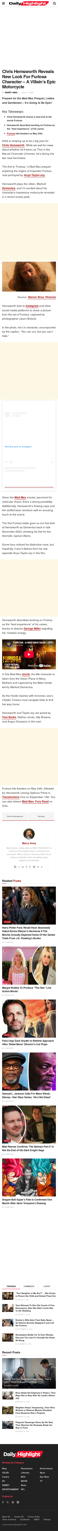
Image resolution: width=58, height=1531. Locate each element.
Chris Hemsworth (13, 145)
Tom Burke (9, 717)
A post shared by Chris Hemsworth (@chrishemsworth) (29, 486)
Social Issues (46, 1468)
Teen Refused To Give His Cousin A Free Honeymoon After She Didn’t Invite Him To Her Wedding (34, 1308)
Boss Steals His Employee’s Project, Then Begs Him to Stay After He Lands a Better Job (35, 1395)
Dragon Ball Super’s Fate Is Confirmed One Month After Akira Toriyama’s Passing (27, 1201)
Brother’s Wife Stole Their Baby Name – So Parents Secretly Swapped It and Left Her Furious (34, 1323)
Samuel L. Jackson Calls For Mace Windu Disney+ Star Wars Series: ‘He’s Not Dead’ (26, 1095)
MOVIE (7, 982)
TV (41, 1481)
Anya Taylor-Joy (34, 175)
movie (26, 674)
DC (3, 1481)
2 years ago (8, 942)
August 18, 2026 (11, 1386)
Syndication (25, 1519)
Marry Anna (11, 92)
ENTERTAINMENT (10, 1489)
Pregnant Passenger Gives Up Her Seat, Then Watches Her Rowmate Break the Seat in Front (34, 1425)
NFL (23, 1489)
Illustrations (27, 1468)
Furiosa (11, 133)
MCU (23, 1476)
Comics (5, 1476)
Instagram (32, 306)
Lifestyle (25, 1472)
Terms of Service (9, 1519)
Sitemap (47, 1519)
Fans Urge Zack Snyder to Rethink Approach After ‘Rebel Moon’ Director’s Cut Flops (28, 1042)
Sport (42, 1472)
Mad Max (20, 497)
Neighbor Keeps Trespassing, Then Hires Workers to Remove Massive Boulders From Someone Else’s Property (35, 1410)
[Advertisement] (29, 39)
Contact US (19, 1516)
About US (6, 1516)
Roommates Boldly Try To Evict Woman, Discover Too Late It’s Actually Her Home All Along (35, 1337)
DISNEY (5, 1485)
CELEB (7, 922)
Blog (4, 1468)
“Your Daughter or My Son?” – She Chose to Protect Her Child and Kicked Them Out (35, 1294)
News (23, 1485)
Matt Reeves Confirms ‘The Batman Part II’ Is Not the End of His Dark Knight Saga (28, 1148)
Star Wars (44, 1476)
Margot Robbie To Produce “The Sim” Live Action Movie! (26, 989)
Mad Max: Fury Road (35, 801)
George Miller (32, 628)
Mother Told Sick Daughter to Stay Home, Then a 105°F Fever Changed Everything (27, 1380)
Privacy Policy (34, 1516)
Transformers (10, 797)
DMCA (36, 1519)
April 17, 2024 (27, 92)
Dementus (8, 188)
